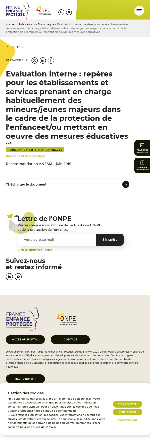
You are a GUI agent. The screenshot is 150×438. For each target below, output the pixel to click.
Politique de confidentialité (59, 410)
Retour (17, 47)
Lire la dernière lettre (35, 250)
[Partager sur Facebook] (51, 60)
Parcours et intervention (25, 156)
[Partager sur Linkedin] (43, 60)
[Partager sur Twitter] (35, 60)
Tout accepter (127, 404)
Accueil (10, 24)
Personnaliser (127, 420)
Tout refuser (127, 412)
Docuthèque (46, 24)
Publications (27, 24)
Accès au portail (25, 339)
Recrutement (25, 378)
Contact (70, 339)
